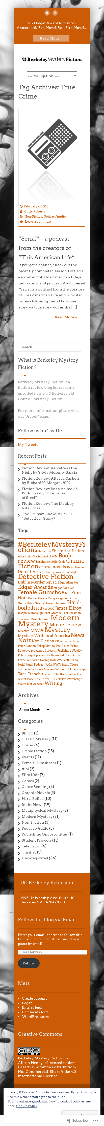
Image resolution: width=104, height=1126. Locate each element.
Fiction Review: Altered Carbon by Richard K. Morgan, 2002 (50, 480)
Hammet (60, 603)
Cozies (28, 745)
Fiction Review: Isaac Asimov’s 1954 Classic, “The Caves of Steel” (49, 493)
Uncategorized (35, 858)
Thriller (29, 852)
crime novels (52, 566)
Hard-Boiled (33, 799)
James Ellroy (68, 608)
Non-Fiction (33, 216)
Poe (58, 646)
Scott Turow (70, 660)
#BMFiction (43, 551)
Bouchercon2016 (47, 562)
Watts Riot (25, 684)
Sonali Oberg (69, 664)
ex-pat (58, 588)
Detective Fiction (45, 577)
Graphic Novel (44, 603)
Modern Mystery (37, 816)
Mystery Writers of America (44, 635)
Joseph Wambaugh (30, 613)
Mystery (57, 629)
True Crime (42, 679)
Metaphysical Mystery (42, 810)
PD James (61, 641)
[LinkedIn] (55, 13)
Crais (61, 562)
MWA (37, 630)
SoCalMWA (53, 664)
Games (28, 781)
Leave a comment (38, 221)
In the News (32, 805)
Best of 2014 (50, 556)
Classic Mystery (36, 739)
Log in (27, 1003)
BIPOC (27, 733)
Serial (21, 664)
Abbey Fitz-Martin (30, 556)
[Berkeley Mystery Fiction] (52, 62)
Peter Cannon (27, 646)
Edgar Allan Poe (68, 582)
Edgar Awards (35, 587)
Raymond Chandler (64, 655)
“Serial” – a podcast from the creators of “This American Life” (46, 248)
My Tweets (28, 444)
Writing (53, 683)
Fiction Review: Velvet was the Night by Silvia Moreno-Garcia (49, 470)
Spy (84, 669)
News (78, 635)
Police (65, 646)
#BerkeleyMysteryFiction (51, 547)
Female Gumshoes (38, 763)
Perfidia (73, 641)
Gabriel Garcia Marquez (43, 598)
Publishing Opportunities (34, 655)
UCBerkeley (58, 679)
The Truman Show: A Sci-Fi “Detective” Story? (47, 516)
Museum (24, 631)
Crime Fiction (34, 751)
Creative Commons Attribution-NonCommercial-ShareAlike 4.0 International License (47, 1071)
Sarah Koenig (40, 660)
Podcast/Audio (55, 216)
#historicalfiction (67, 551)
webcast (38, 684)
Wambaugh (74, 679)
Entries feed (32, 1007)
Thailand (47, 674)
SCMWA (56, 660)
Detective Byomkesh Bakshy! (57, 572)
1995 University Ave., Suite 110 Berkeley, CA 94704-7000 (47, 900)
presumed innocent (44, 650)
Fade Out (68, 588)
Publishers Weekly (69, 650)
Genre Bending (35, 787)
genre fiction (68, 598)
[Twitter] (47, 13)
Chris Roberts (34, 211)
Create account (34, 998)
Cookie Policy (26, 1106)
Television (31, 846)
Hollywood (44, 608)
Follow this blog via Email (47, 919)
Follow (29, 963)
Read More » (66, 317)
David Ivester (75, 567)
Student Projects (36, 840)
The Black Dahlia (65, 674)
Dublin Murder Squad (37, 582)
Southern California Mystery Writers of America (49, 669)
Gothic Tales (26, 603)
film (67, 593)
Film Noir (30, 775)
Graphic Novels (36, 793)
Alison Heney (30, 1063)
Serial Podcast (35, 664)
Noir (24, 640)
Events (28, 757)
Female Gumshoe (41, 592)
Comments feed (35, 1012)
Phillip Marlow (46, 646)
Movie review (65, 625)
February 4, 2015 (36, 206)
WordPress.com (35, 1017)
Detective (28, 571)
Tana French (29, 674)
